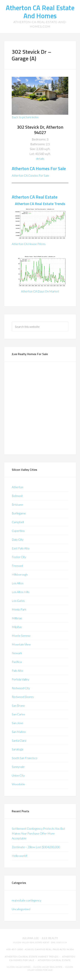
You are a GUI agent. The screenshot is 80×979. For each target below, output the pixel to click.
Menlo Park (19, 609)
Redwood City (21, 688)
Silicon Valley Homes (19, 967)
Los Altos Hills (20, 592)
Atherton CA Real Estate (34, 197)
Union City (18, 775)
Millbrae (17, 618)
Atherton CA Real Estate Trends (40, 204)
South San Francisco (24, 758)
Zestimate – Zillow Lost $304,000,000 (36, 847)
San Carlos (18, 714)
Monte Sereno (21, 635)
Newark (17, 653)
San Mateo (19, 731)
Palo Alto (17, 670)
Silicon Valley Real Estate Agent (31, 942)
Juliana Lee (30, 938)
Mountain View (21, 644)
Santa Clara (19, 740)
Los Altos (17, 583)
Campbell (18, 522)
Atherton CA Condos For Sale (30, 175)
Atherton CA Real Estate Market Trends (31, 956)
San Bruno (18, 705)
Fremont (17, 565)
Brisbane (17, 504)
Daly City (17, 539)
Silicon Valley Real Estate (47, 967)
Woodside (18, 784)
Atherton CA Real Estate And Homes (40, 12)
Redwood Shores (23, 696)
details (40, 158)
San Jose (17, 723)
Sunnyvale (18, 766)
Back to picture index (25, 117)
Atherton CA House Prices (28, 244)
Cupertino (18, 530)
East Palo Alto (20, 548)
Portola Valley (20, 679)
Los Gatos (18, 600)
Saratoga (17, 749)
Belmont (17, 495)
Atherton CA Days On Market (40, 291)
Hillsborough (20, 574)
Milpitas (17, 627)
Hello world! (19, 855)
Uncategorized (21, 909)
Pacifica (17, 662)
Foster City (19, 557)
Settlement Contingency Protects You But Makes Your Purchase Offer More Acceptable (38, 833)
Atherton (17, 487)
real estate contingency (26, 900)
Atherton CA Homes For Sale (39, 168)
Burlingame (19, 513)
